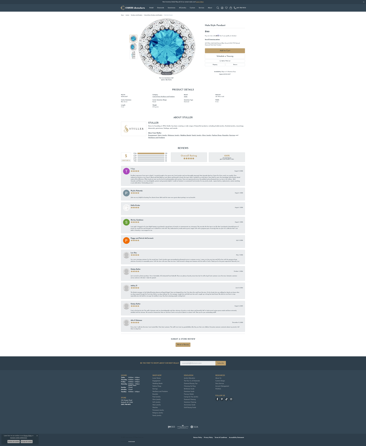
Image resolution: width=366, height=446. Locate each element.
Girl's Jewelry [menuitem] (156, 402)
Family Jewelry (196, 135)
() (166, 153)
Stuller (185, 96)
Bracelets (225, 135)
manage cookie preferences (18, 437)
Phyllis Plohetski (137, 191)
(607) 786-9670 (166, 80)
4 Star (135, 155)
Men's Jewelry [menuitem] (156, 405)
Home (122, 15)
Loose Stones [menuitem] (156, 378)
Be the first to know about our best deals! (159, 363)
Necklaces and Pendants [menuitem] (160, 391)
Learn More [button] (200, 2)
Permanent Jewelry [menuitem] (158, 410)
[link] (240, 8)
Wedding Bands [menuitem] (157, 383)
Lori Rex (134, 253)
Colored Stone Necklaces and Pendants (153, 15)
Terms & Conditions (221, 437)
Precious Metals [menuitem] (189, 394)
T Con (133, 169)
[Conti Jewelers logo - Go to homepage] (132, 8)
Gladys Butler (136, 269)
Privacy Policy (208, 437)
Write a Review (183, 345)
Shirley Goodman (137, 220)
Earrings (232, 135)
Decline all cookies (13, 441)
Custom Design (220, 381)
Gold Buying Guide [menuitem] (190, 407)
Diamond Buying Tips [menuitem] (190, 383)
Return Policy (197, 437)
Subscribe (220, 363)
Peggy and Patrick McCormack (142, 238)
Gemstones (171, 8)
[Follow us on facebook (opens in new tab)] (217, 399)
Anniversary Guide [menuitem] (189, 405)
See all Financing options (212, 39)
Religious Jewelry (173, 135)
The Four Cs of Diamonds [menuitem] (192, 381)
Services (201, 8)
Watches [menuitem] (155, 407)
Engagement (152, 135)
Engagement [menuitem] (156, 381)
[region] (166, 47)
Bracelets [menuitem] (155, 394)
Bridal (151, 8)
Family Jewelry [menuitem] (156, 415)
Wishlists (218, 389)
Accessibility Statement (236, 437)
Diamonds (160, 8)
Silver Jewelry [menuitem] (156, 399)
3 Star (135, 157)
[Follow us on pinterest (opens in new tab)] (222, 399)
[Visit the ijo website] (171, 426)
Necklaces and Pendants (136, 15)
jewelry (127, 15)
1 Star (135, 161)
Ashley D (134, 286)
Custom (192, 8)
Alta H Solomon (136, 320)
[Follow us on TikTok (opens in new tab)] (226, 399)
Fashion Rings (217, 135)
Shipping (215, 64)
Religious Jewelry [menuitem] (157, 413)
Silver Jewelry (206, 135)
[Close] (363, 2)
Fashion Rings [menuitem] (156, 386)
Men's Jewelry (162, 135)
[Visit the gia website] (194, 426)
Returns (235, 64)
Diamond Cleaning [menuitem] (190, 399)
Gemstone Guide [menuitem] (189, 391)
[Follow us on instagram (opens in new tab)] (231, 399)
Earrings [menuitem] (155, 389)
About (210, 8)
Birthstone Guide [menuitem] (189, 389)
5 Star (135, 153)
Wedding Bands (185, 135)
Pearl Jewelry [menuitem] (156, 397)
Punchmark (131, 441)
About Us (218, 378)
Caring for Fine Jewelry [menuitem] (191, 397)
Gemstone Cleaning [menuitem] (190, 402)
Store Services (219, 383)
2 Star (135, 159)
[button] (218, 8)
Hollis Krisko (135, 205)
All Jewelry (182, 8)
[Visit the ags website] (183, 426)
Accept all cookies (26, 441)
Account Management (222, 386)
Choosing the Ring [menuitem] (190, 386)
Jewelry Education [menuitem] (189, 378)
